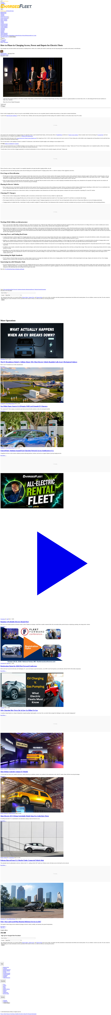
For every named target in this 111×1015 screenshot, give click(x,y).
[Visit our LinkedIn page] (2, 933)
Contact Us (6, 36)
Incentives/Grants (4, 24)
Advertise (2, 36)
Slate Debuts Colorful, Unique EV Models (14, 771)
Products (20, 35)
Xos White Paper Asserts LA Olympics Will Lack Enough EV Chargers (24, 406)
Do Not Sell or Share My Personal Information (26, 1013)
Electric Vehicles (4, 19)
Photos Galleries (15, 35)
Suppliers (2, 30)
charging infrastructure (26, 289)
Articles (4, 35)
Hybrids (14, 1)
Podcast (23, 35)
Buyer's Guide (33, 35)
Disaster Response (4, 16)
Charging (2, 14)
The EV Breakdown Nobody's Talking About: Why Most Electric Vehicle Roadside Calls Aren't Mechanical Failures (39, 362)
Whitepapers (27, 35)
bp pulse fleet (100, 134)
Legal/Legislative (4, 26)
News (2, 35)
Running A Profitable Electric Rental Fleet (15, 622)
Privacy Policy (3, 1013)
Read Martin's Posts (5, 54)
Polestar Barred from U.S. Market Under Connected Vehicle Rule (22, 860)
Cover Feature (5, 1)
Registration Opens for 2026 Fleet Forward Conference (19, 666)
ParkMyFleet (59, 134)
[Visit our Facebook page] (1, 933)
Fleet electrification (7, 289)
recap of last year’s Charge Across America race (26, 138)
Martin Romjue (12, 768)
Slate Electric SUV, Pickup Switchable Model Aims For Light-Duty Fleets (25, 816)
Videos (10, 35)
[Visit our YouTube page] (5, 933)
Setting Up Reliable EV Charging (12, 143)
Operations (3, 28)
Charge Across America (73, 134)
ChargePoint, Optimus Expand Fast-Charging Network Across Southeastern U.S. (27, 450)
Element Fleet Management (27, 136)
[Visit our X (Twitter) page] (3, 933)
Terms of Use (9, 1013)
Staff (8, 619)
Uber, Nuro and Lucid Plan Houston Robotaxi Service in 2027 (21, 921)
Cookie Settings (12, 36)
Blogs (7, 35)
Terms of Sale (14, 1013)
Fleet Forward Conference (11, 115)
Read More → (3, 366)
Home (2, 42)
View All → (3, 927)
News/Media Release (10, 403)
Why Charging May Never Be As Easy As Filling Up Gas (19, 710)
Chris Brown (11, 857)
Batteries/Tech (3, 12)
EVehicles (10, 1)
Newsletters (3, 3)
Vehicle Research (4, 33)
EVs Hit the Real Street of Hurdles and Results (14, 269)
